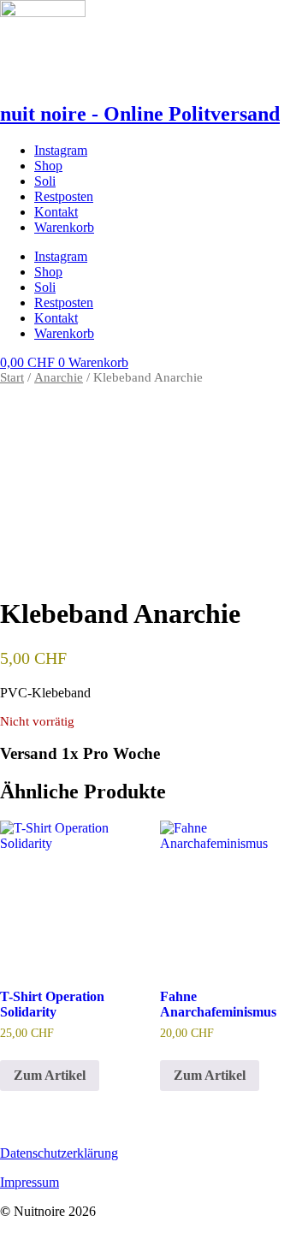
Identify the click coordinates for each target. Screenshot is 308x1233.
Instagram (60, 150)
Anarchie (58, 377)
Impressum (29, 1182)
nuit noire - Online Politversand (140, 114)
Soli (45, 181)
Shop (48, 165)
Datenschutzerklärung (59, 1153)
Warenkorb (64, 227)
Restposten (63, 196)
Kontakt (56, 212)
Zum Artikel (50, 1075)
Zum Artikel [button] (210, 1075)
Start (12, 377)
